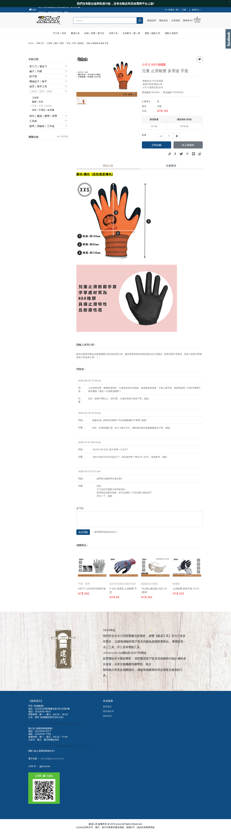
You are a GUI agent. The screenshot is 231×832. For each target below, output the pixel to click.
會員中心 (195, 9)
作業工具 (113, 33)
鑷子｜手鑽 (35, 71)
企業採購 (175, 20)
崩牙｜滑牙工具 (38, 86)
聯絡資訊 (163, 20)
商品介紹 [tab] (108, 165)
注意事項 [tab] (171, 165)
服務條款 (107, 706)
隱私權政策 (108, 711)
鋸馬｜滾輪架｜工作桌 (42, 126)
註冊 (184, 9)
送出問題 (83, 532)
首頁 (34, 9)
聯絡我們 (107, 716)
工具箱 (33, 121)
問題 (81, 508)
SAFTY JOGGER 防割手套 (123, 588)
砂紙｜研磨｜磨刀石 (94, 33)
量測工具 (75, 33)
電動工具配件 (171, 33)
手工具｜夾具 (59, 33)
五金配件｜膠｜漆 (131, 33)
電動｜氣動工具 (152, 33)
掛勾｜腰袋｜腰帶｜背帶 (43, 115)
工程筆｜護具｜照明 (40, 91)
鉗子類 (33, 76)
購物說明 (151, 20)
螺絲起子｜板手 (38, 81)
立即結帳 (156, 145)
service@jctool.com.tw (52, 758)
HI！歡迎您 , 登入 (172, 9)
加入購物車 (188, 145)
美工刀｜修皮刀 (38, 66)
